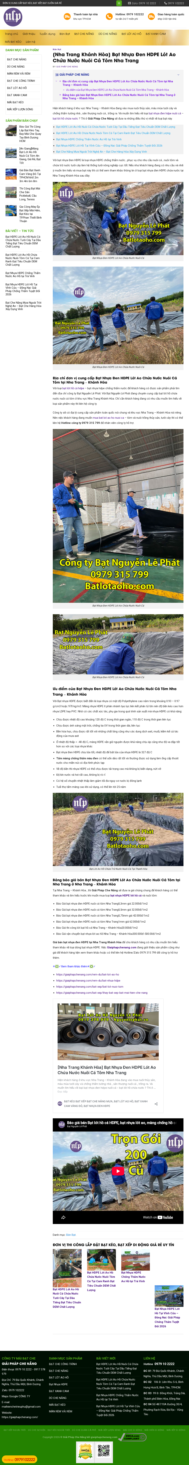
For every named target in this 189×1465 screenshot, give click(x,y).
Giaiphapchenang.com (121, 947)
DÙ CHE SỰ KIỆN (36, 1430)
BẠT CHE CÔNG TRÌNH (21, 80)
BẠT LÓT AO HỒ (132, 33)
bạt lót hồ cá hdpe (73, 388)
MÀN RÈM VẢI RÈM (18, 73)
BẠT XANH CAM (156, 33)
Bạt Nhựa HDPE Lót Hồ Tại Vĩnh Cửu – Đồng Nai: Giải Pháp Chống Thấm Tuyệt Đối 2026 (23, 289)
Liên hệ (30, 41)
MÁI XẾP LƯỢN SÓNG (20, 109)
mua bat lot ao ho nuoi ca (108, 417)
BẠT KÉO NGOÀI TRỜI (59, 1430)
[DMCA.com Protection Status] (85, 1451)
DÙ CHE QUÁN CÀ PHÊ (84, 1430)
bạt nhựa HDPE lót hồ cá (126, 895)
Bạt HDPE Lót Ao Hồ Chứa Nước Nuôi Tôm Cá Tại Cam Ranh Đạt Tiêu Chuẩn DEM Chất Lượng (23, 259)
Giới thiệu (29, 33)
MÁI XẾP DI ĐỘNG (176, 1430)
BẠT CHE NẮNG (84, 33)
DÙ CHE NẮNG (108, 33)
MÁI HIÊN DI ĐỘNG (154, 1430)
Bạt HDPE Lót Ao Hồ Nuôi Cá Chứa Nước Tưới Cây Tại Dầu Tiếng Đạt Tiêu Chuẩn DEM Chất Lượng (23, 241)
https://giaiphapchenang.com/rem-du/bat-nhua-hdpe (88, 980)
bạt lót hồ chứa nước (65, 118)
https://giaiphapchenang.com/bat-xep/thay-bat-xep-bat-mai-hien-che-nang (101, 992)
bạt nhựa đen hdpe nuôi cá (165, 113)
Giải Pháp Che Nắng (67, 67)
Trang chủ (11, 33)
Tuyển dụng (47, 33)
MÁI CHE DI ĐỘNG (132, 1430)
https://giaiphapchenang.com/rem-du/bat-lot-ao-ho (87, 974)
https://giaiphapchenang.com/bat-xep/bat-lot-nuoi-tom (89, 986)
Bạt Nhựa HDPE (58, 1384)
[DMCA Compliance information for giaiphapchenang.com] (132, 1437)
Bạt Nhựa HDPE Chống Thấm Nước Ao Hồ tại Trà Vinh (23, 275)
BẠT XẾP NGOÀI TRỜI (15, 1430)
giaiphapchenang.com (104, 1437)
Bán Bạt (65, 33)
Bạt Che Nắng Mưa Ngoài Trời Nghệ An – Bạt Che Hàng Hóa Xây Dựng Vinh (23, 306)
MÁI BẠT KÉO (13, 41)
